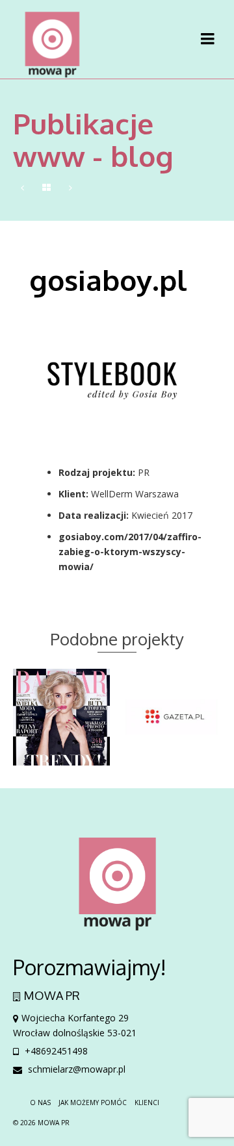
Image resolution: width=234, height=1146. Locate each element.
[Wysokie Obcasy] (70, 188)
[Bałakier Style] (22, 188)
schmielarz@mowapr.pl (75, 1069)
